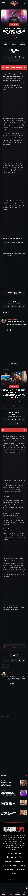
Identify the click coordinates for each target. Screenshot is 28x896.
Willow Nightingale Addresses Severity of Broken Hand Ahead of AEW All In (9, 794)
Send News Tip (9, 861)
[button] (25, 3)
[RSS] (20, 857)
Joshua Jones (7, 401)
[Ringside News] (14, 3)
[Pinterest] (19, 57)
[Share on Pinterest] (15, 306)
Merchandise (7, 865)
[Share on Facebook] (4, 306)
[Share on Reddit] (19, 306)
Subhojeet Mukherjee (10, 37)
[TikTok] (16, 857)
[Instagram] (10, 60)
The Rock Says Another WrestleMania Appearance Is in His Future (8, 784)
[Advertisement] (14, 187)
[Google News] (12, 57)
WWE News (3, 780)
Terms (14, 873)
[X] (8, 57)
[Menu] (3, 3)
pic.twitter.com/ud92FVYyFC (12, 238)
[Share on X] (8, 306)
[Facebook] (4, 57)
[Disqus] (14, 740)
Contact (22, 865)
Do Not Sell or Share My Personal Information (14, 881)
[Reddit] (17, 60)
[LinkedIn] (15, 57)
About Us (15, 865)
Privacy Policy (20, 869)
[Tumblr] (24, 853)
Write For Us (19, 861)
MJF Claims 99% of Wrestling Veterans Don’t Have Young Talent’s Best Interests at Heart (8, 803)
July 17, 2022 (20, 242)
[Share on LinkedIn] (12, 306)
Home (2, 369)
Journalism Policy (8, 869)
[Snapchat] (14, 60)
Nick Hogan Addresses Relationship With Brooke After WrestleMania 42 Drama (8, 813)
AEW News (14, 24)
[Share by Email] (23, 306)
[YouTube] (23, 57)
